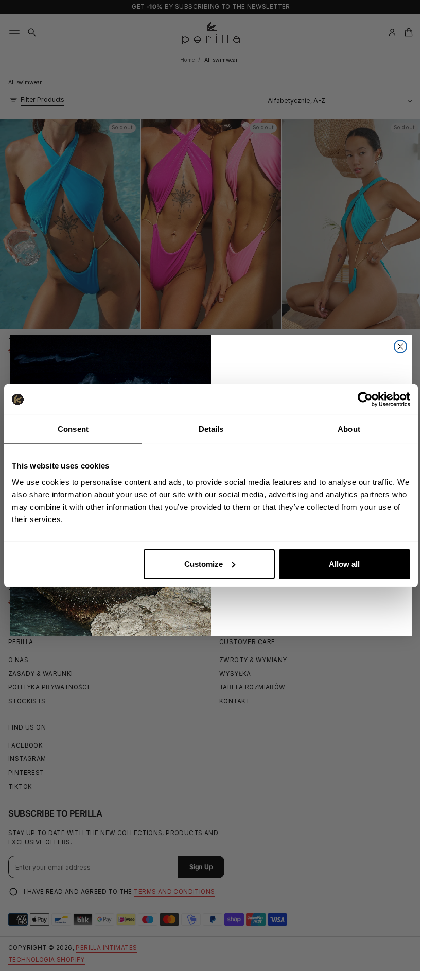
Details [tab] (211, 429)
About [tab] (349, 429)
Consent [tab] (73, 429)
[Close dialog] (397, 346)
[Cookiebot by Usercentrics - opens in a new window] (365, 399)
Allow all (344, 563)
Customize (203, 563)
